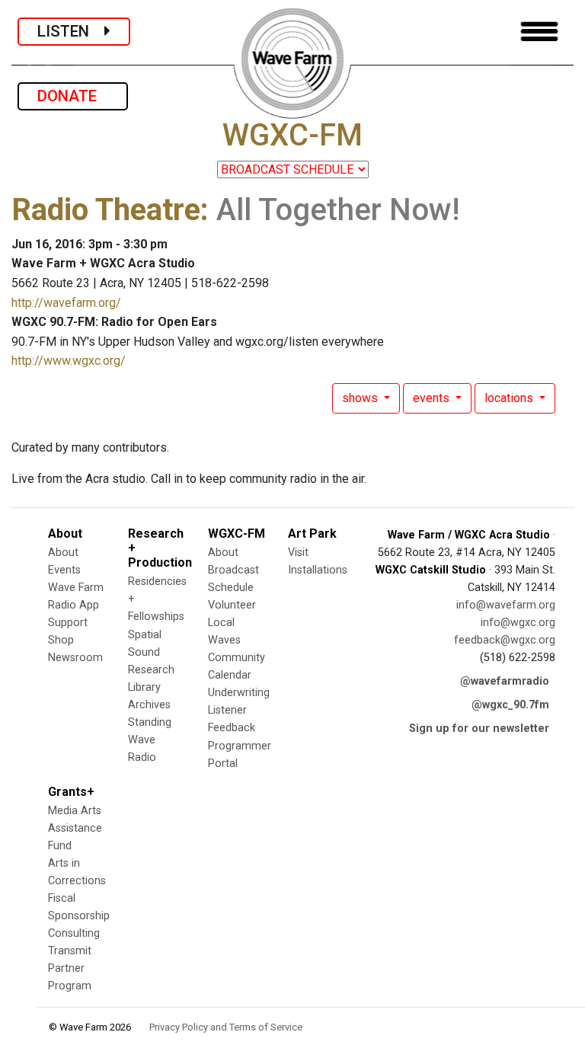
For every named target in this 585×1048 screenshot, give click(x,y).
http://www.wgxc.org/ (68, 360)
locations (510, 398)
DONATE (72, 96)
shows (361, 398)
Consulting (74, 933)
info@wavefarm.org (505, 605)
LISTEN (70, 31)
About (63, 552)
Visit (298, 552)
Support (68, 622)
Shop (61, 640)
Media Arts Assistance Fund (75, 828)
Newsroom (75, 657)
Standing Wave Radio (149, 740)
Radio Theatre (105, 210)
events (432, 398)
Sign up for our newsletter (479, 728)
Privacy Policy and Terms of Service (225, 1027)
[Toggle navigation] (539, 31)
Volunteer (232, 605)
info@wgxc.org (518, 622)
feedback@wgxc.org (504, 640)
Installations (317, 570)
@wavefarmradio (504, 681)
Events (64, 570)
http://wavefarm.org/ (66, 303)
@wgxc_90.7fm (510, 704)
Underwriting (239, 692)
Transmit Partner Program (69, 968)
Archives (149, 704)
